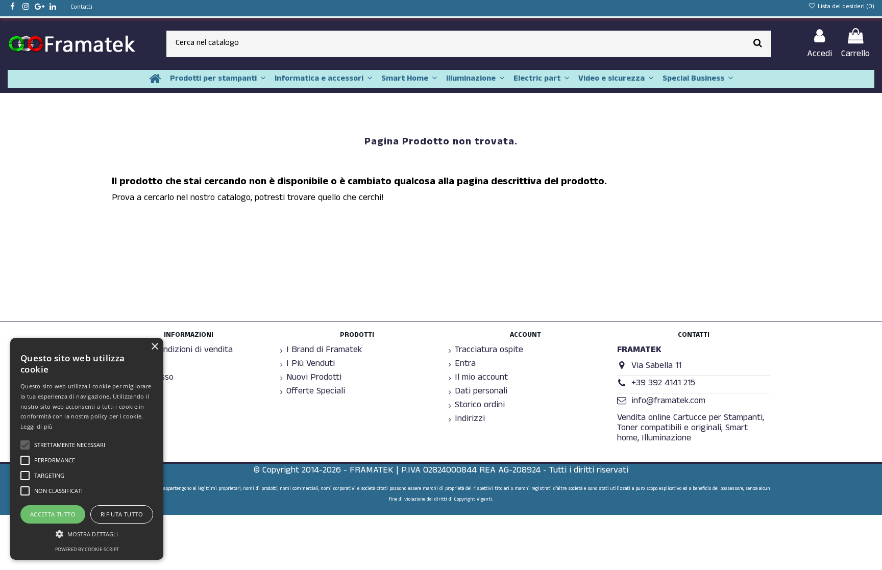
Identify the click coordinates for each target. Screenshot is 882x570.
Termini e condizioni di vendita (175, 351)
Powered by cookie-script (87, 549)
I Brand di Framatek (324, 351)
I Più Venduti (310, 365)
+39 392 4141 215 (663, 384)
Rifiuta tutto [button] (122, 514)
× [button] (154, 347)
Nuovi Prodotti (313, 379)
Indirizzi (470, 420)
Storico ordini (480, 406)
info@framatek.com (668, 401)
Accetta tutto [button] (53, 514)
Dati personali (481, 392)
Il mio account (481, 379)
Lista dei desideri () (845, 7)
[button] (86, 534)
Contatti (81, 7)
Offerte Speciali (315, 392)
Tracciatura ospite (489, 351)
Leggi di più (36, 426)
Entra (465, 365)
